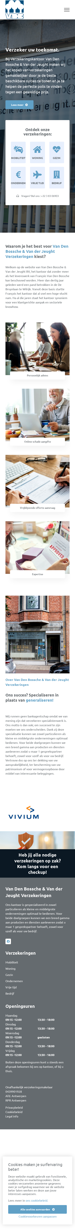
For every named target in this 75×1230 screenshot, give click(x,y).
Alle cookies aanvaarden (35, 1209)
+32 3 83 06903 (50, 195)
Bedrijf (9, 993)
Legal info (11, 1116)
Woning (10, 968)
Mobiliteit (11, 962)
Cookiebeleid (13, 1112)
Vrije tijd (11, 987)
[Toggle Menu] (67, 9)
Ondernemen (14, 981)
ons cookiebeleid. (37, 1200)
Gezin (9, 974)
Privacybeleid (14, 1107)
